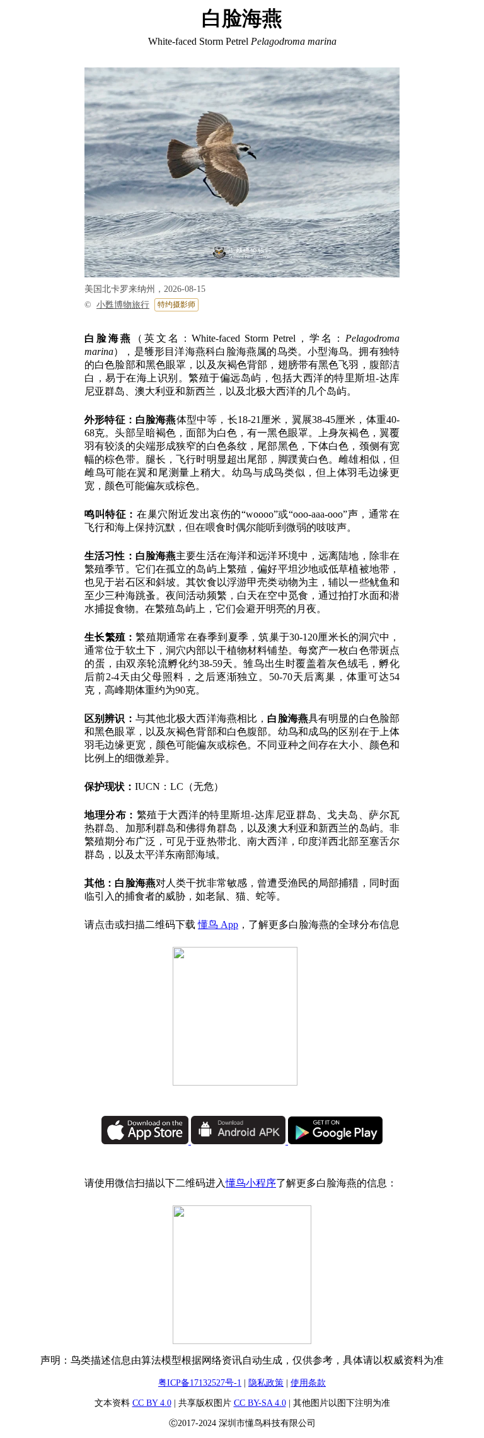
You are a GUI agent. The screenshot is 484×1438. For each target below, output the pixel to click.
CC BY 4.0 (151, 1403)
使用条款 (308, 1383)
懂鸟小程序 (251, 1183)
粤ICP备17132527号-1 (199, 1383)
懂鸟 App (218, 924)
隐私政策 (266, 1383)
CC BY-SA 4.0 (260, 1403)
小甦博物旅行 (122, 305)
